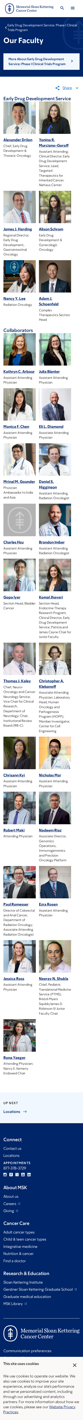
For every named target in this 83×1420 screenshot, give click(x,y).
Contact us (12, 1148)
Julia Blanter (49, 371)
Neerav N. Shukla (53, 979)
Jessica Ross (13, 979)
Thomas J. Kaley (17, 681)
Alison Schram (51, 229)
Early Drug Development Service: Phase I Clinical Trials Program (42, 27)
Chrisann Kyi (14, 775)
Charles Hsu (13, 542)
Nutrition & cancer (18, 1253)
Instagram (5, 1174)
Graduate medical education (27, 1297)
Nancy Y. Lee (14, 298)
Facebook (11, 1174)
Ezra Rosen (48, 904)
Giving (9, 1211)
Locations (11, 1155)
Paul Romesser (16, 904)
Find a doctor (14, 1261)
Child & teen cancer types (24, 1239)
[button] (41, 61)
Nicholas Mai (50, 775)
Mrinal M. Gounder (19, 481)
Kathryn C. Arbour (19, 371)
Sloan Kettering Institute (23, 1282)
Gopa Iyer (11, 597)
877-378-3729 (14, 1168)
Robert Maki (14, 830)
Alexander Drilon (17, 140)
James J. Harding (17, 229)
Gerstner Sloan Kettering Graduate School (38, 1289)
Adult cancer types (18, 1232)
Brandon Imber (52, 542)
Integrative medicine (20, 1246)
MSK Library (13, 1304)
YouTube (23, 1174)
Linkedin (29, 1174)
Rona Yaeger (14, 1058)
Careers (10, 1204)
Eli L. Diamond (51, 426)
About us (10, 1196)
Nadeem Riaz (50, 830)
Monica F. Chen (16, 426)
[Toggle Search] (62, 9)
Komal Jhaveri (51, 597)
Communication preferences (27, 1351)
